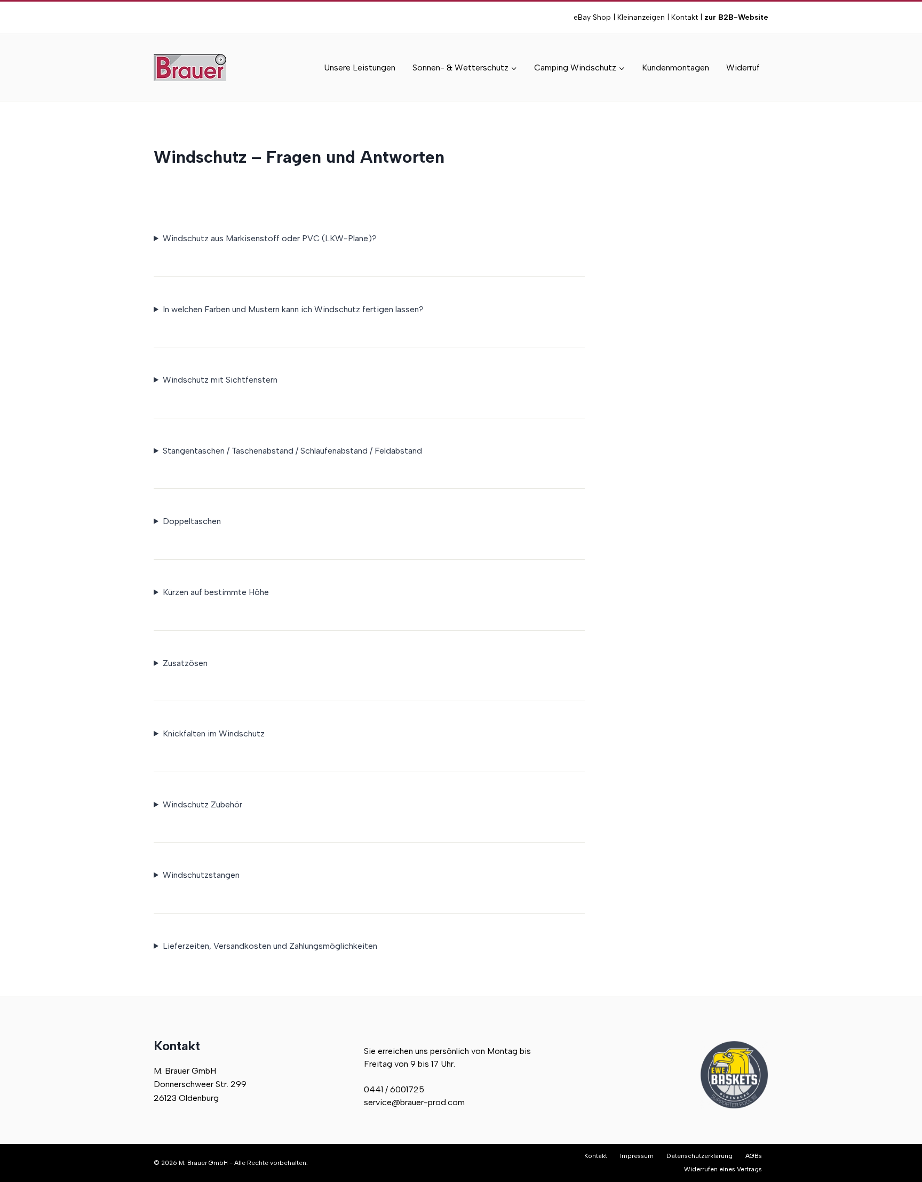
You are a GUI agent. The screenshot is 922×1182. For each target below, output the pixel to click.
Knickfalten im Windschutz (214, 733)
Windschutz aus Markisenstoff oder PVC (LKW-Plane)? (270, 238)
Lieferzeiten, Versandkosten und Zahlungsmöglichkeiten (270, 946)
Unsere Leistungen (359, 67)
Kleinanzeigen (641, 17)
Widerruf (743, 67)
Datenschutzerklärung (699, 1156)
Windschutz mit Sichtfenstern (220, 380)
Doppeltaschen (192, 521)
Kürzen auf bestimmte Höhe (216, 592)
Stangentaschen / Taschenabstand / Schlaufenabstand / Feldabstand (292, 451)
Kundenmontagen (675, 67)
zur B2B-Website (735, 17)
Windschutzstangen (201, 875)
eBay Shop (592, 17)
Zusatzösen (185, 663)
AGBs (753, 1156)
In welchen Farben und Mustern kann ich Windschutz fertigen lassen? (293, 309)
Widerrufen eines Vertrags (723, 1169)
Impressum (637, 1156)
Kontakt (684, 17)
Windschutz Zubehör (202, 804)
